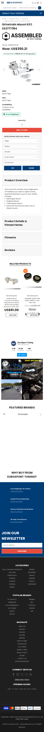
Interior (32, 578)
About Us (22, 626)
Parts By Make (22, 641)
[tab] (22, 180)
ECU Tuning (22, 647)
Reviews (22, 632)
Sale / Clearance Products (12, 569)
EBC (32, 602)
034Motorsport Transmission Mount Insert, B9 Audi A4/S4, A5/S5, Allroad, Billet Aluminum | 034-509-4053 (11, 303)
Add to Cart (12, 315)
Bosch (12, 611)
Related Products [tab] (20, 263)
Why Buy (22, 629)
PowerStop (12, 602)
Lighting (12, 581)
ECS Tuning (12, 608)
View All (12, 614)
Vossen (32, 608)
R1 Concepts (12, 599)
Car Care (12, 572)
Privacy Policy (22, 653)
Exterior (12, 578)
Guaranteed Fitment (10, 8)
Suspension (32, 584)
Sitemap (22, 656)
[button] (38, 3)
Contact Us (22, 658)
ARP (32, 611)
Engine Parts (12, 575)
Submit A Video (22, 650)
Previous (4, 69)
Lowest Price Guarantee (27, 8)
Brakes (31, 569)
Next (39, 69)
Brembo (32, 599)
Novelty (32, 581)
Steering (12, 584)
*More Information (16, 491)
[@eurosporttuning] (13, 343)
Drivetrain (32, 572)
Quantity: (22, 120)
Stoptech (31, 605)
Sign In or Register (22, 661)
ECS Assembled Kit (12, 605)
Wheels (12, 587)
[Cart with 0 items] (41, 3)
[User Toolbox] (35, 3)
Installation (22, 644)
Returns (22, 635)
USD (22, 695)
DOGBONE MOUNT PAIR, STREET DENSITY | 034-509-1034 (32, 301)
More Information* (16, 501)
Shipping (22, 638)
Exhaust (32, 575)
